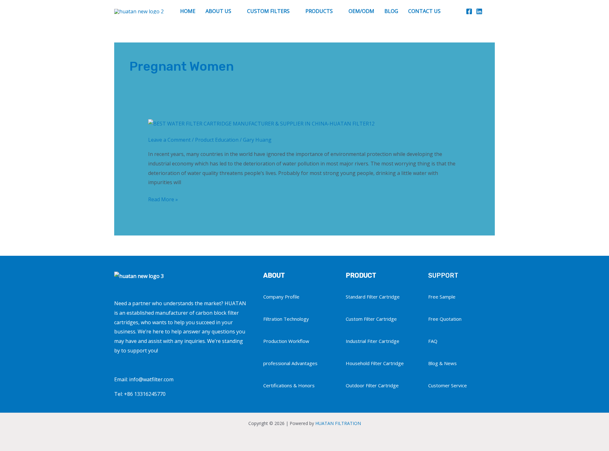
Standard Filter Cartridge (373, 296)
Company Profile (281, 296)
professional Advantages (290, 363)
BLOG (391, 11)
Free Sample (441, 296)
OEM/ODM (361, 11)
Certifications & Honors (289, 385)
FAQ (432, 341)
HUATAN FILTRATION (338, 423)
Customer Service (447, 385)
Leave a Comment (169, 139)
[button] (492, 11)
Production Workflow (286, 341)
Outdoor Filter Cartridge (372, 385)
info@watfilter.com (151, 379)
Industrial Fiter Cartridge (372, 341)
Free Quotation (445, 319)
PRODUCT (361, 275)
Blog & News (442, 363)
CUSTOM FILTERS (268, 11)
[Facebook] (469, 11)
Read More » (163, 199)
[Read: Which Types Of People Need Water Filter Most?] (261, 123)
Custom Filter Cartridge (371, 319)
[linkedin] (479, 11)
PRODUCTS (319, 11)
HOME (187, 11)
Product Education (217, 139)
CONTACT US (424, 11)
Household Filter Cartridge (375, 363)
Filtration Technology (286, 319)
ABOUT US (218, 11)
